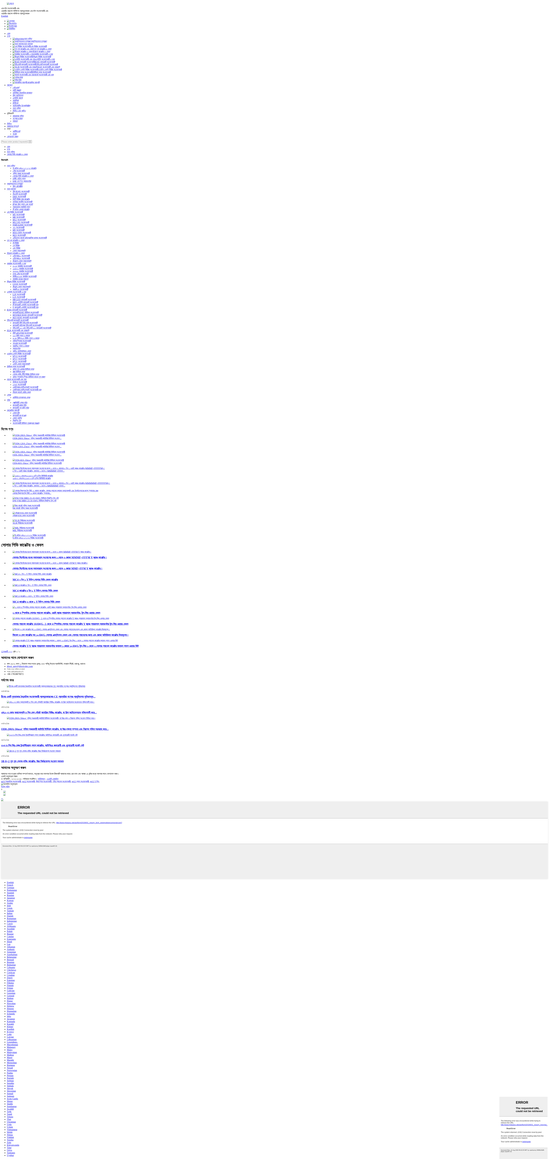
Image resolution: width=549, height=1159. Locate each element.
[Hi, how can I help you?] (2, 800)
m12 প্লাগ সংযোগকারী (80, 781)
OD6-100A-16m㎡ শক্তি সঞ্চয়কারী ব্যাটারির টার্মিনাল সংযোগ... (37, 455)
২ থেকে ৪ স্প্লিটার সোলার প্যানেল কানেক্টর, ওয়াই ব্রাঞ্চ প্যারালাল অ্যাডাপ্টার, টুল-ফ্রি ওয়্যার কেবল (56, 612)
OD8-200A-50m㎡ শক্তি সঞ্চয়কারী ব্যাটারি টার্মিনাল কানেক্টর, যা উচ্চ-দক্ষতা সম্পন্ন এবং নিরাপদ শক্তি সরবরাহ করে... (55, 729)
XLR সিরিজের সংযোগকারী (22, 523)
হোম (8, 146)
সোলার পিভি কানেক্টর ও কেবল (17, 154)
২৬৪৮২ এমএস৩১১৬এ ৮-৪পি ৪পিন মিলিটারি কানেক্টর (32, 478)
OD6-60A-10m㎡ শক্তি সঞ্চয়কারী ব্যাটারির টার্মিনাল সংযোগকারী (37, 463)
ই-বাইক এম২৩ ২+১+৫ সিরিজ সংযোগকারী (28, 538)
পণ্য (8, 149)
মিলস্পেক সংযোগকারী (43, 781)
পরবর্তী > (6, 651)
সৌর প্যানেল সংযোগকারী (62, 781)
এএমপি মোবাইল (52, 779)
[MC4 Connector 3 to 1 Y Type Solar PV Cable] (33, 596)
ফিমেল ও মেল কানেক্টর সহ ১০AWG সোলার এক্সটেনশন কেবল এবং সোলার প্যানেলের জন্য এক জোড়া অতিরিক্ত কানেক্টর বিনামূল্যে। (71, 634)
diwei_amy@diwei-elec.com (20, 666)
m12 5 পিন (94, 781)
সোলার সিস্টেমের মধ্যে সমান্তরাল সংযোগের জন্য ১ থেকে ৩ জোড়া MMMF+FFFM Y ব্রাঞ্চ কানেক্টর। (60, 557)
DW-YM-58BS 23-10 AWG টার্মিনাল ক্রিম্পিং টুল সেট (34, 500)
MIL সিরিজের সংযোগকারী (22, 530)
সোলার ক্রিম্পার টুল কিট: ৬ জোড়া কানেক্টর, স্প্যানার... (32, 493)
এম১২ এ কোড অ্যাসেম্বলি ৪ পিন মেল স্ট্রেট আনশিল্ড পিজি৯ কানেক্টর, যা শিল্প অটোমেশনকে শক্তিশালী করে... (49, 712)
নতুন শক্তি (11, 152)
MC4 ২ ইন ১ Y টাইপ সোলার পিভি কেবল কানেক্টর (35, 579)
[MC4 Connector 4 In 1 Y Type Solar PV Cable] (32, 585)
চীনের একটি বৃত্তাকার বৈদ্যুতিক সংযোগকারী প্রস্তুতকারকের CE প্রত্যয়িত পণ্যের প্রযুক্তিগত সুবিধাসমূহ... (48, 696)
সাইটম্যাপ (41, 779)
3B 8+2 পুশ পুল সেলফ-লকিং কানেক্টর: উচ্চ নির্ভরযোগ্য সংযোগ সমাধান (32, 761)
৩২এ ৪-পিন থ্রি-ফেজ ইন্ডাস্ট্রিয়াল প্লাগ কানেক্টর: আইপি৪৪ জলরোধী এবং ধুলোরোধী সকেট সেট (42, 745)
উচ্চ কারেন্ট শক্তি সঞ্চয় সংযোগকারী (25, 508)
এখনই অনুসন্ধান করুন (9, 776)
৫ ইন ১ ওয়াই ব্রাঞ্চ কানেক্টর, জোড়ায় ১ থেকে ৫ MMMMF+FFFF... (38, 471)
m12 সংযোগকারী (28, 781)
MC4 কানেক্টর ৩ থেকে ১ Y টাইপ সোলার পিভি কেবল (36, 601)
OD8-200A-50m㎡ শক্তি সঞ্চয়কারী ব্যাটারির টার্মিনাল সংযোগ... (37, 438)
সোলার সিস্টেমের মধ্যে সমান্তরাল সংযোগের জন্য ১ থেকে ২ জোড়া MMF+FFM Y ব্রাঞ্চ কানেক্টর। (58, 568)
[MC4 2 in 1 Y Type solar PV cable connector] (32, 574)
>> (11, 651)
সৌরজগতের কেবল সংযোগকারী (24, 515)
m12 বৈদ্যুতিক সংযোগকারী (11, 781)
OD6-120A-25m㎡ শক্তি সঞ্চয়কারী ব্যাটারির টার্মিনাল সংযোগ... (37, 446)
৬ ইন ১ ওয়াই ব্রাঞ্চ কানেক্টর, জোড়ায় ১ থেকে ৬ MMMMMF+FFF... (39, 486)
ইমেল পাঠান (5, 786)
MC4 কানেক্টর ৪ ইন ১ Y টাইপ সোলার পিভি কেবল (35, 590)
